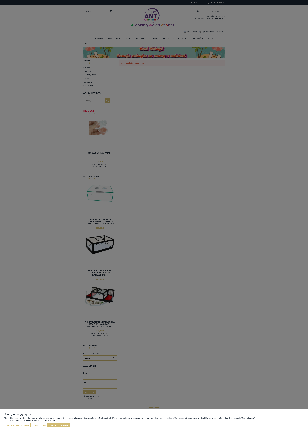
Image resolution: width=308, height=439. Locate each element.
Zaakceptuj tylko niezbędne (17, 425)
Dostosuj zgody (39, 425)
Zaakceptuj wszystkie (59, 425)
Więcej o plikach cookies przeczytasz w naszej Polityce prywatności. (31, 420)
